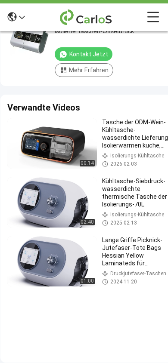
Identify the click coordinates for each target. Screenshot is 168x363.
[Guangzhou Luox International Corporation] (86, 17)
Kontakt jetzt (88, 54)
